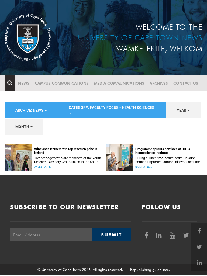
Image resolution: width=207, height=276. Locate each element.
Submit (111, 234)
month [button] (22, 127)
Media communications (119, 83)
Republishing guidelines (149, 269)
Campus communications (62, 83)
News (23, 83)
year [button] (182, 110)
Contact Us (185, 83)
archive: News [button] (29, 110)
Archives (159, 83)
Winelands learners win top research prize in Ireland (65, 151)
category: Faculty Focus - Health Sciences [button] (111, 107)
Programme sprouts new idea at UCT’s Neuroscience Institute (162, 151)
